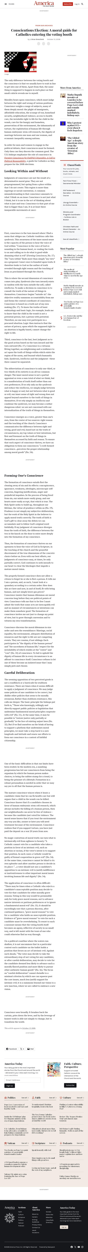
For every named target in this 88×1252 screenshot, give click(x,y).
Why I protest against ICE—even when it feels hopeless (74, 126)
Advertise (49, 1217)
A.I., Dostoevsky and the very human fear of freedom (72, 318)
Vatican (21, 1223)
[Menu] (5, 4)
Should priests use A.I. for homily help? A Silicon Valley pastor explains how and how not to (71, 1153)
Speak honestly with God (41, 1150)
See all (24, 1098)
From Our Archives (44, 25)
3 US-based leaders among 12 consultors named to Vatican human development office (15, 1164)
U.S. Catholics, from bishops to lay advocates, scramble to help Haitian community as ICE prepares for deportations (16, 1132)
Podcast (21, 1226)
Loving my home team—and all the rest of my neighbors (44, 1169)
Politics (21, 1220)
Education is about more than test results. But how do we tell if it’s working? (44, 1131)
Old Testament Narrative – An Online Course (71, 193)
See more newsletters (73, 1221)
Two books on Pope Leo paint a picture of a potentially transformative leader (73, 305)
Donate (48, 1212)
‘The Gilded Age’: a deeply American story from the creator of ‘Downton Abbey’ (75, 145)
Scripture (21, 1217)
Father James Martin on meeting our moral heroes (70, 1177)
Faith (20, 1212)
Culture (20, 1215)
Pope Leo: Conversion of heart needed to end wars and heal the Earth (16, 1107)
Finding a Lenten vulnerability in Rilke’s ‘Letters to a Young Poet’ (71, 1106)
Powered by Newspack (47, 1247)
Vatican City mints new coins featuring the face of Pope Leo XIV (15, 1176)
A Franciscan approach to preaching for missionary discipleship (70, 1166)
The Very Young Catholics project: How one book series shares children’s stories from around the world (44, 1117)
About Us (35, 1214)
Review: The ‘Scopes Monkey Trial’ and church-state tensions (71, 1118)
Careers (35, 1217)
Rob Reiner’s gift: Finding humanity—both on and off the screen (71, 1131)
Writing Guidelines (35, 1221)
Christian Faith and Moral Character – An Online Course (71, 229)
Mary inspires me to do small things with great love (43, 1159)
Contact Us (36, 1227)
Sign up (64, 1227)
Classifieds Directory (50, 1221)
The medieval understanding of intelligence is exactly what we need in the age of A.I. (73, 273)
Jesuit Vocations (35, 1231)
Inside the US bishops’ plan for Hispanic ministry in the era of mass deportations (15, 1118)
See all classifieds (70, 239)
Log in (77, 4)
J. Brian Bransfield (37, 39)
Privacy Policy (37, 1225)
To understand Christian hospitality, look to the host (42, 1105)
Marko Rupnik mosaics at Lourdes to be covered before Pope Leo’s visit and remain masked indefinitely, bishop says (75, 105)
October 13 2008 (28, 1028)
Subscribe (68, 4)
